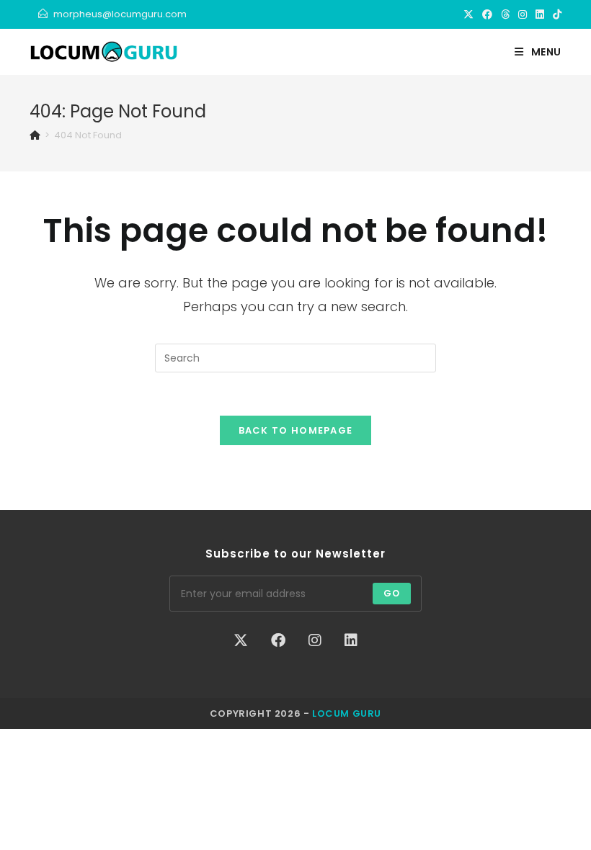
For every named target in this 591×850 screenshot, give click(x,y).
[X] (468, 14)
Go (391, 593)
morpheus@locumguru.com (120, 14)
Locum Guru (346, 713)
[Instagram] (522, 14)
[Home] (35, 135)
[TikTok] (554, 14)
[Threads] (505, 14)
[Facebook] (487, 14)
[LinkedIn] (539, 14)
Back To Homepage (296, 430)
